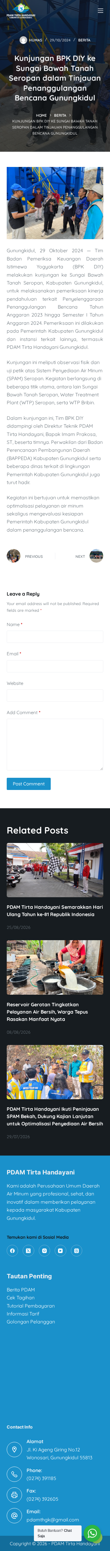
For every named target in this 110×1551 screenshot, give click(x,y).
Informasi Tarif (23, 1314)
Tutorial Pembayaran (31, 1306)
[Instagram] (44, 1250)
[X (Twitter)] (28, 1250)
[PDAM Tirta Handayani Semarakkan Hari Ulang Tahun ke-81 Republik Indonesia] (55, 870)
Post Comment (29, 784)
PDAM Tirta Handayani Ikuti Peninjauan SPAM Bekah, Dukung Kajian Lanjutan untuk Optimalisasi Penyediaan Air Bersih (55, 1116)
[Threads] (76, 1250)
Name (14, 624)
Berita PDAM (21, 1290)
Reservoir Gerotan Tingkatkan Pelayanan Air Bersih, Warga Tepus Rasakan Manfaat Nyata (47, 1011)
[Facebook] (12, 1250)
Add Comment (23, 712)
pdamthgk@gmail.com (53, 1520)
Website (15, 683)
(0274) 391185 (41, 1478)
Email (14, 654)
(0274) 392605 (42, 1499)
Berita (84, 40)
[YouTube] (60, 1250)
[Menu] (100, 10)
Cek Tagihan (21, 1297)
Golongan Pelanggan (31, 1322)
